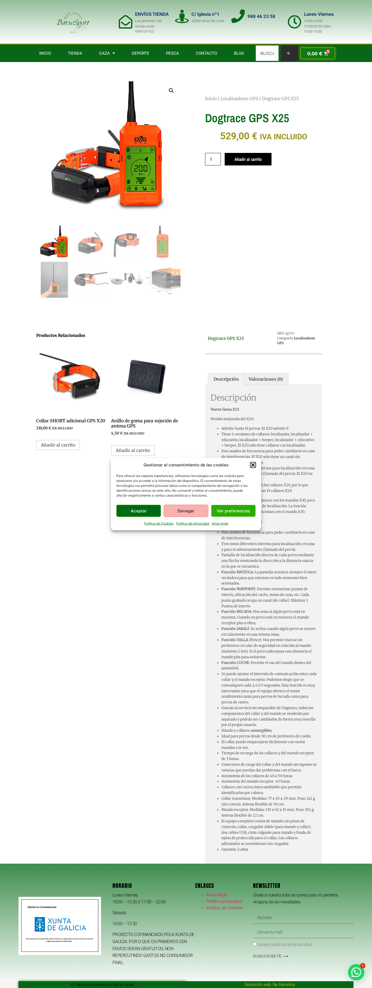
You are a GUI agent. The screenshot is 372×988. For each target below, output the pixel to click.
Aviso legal (220, 523)
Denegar (186, 510)
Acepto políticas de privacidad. (285, 944)
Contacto (206, 53)
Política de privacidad (192, 523)
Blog (239, 53)
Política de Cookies (158, 523)
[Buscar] (289, 53)
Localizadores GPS (239, 98)
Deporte (140, 53)
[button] (253, 465)
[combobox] (267, 53)
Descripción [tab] (226, 379)
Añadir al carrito (248, 159)
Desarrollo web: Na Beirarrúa (269, 984)
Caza (104, 53)
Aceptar (139, 510)
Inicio (45, 53)
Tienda (75, 53)
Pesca (172, 53)
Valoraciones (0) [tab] (266, 379)
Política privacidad (224, 901)
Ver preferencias (233, 510)
